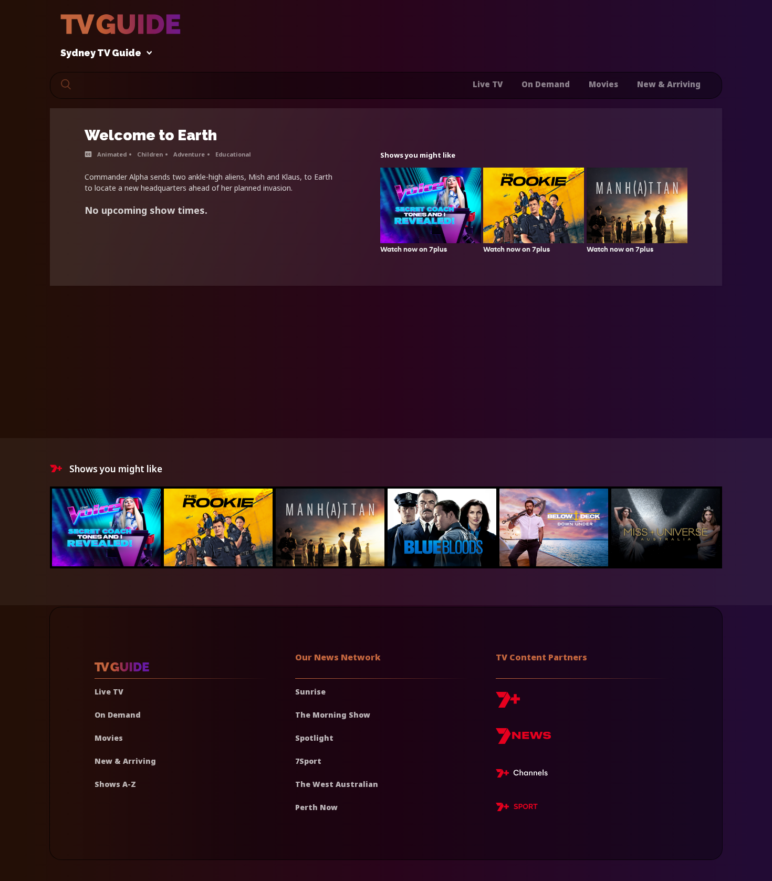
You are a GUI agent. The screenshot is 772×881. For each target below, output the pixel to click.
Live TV (488, 84)
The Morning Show (332, 715)
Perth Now (316, 807)
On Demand (545, 84)
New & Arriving (669, 84)
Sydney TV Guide (100, 53)
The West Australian (336, 784)
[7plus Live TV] (525, 774)
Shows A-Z (115, 784)
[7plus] (508, 704)
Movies (603, 84)
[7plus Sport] (517, 808)
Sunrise (310, 692)
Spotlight (314, 738)
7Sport (308, 761)
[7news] (523, 740)
